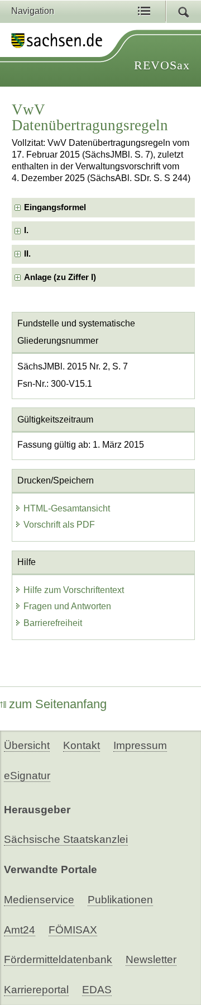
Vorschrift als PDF (59, 524)
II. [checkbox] (27, 253)
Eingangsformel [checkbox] (55, 207)
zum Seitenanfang (58, 704)
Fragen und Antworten (67, 606)
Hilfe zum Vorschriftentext (73, 590)
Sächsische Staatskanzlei (66, 839)
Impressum (140, 745)
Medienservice (39, 900)
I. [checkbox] (26, 230)
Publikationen (120, 900)
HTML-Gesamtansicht (66, 508)
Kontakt (81, 745)
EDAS (97, 989)
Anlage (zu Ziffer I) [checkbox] (60, 277)
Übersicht (27, 745)
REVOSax (162, 65)
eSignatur (27, 775)
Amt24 (19, 930)
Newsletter (151, 959)
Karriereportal (36, 989)
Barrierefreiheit (52, 623)
